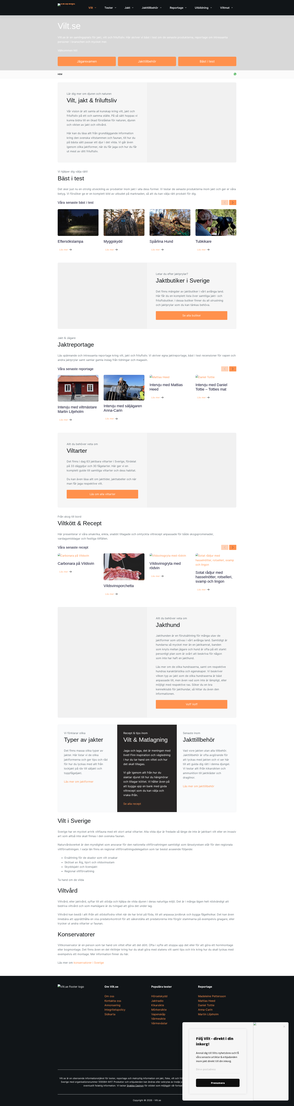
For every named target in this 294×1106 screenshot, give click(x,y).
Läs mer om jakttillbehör (198, 786)
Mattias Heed (206, 1000)
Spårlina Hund (161, 241)
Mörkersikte (159, 1009)
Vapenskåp (158, 1014)
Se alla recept (132, 803)
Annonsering (112, 1005)
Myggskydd (113, 241)
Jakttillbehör (150, 7)
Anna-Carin (205, 1009)
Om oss (109, 996)
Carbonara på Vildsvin (76, 563)
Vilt (90, 7)
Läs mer (63, 249)
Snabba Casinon (135, 1085)
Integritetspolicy (114, 1009)
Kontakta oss (112, 1000)
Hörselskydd (159, 996)
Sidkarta (109, 1014)
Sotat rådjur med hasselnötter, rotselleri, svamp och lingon (213, 576)
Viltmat (225, 7)
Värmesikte (158, 1018)
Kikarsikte (157, 1005)
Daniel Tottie (206, 1005)
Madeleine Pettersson (212, 996)
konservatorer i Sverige (89, 962)
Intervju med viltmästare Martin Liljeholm (77, 409)
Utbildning (201, 7)
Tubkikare (203, 241)
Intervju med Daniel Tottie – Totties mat (211, 387)
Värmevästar (159, 1023)
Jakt (127, 7)
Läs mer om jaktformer (78, 781)
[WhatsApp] (235, 74)
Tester (108, 7)
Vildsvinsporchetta (119, 586)
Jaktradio (157, 1000)
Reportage (176, 7)
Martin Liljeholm (208, 1014)
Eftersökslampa (70, 241)
